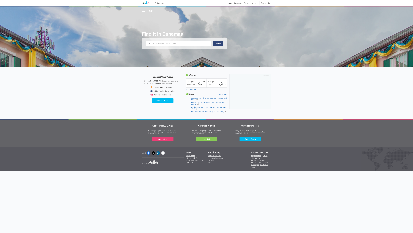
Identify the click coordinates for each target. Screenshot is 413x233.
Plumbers (254, 160)
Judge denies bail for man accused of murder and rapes (209, 99)
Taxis (253, 167)
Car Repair (255, 165)
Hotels (265, 156)
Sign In (263, 3)
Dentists (265, 163)
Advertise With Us (192, 158)
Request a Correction (215, 158)
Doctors (262, 160)
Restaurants (248, 3)
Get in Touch (250, 139)
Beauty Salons (256, 163)
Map (256, 3)
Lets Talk (206, 139)
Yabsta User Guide (214, 156)
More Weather (191, 89)
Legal (210, 162)
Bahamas (160, 3)
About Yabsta (190, 156)
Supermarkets (256, 156)
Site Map (211, 160)
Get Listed (162, 139)
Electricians (264, 165)
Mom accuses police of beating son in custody (207, 111)
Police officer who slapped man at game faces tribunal (207, 103)
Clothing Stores (256, 158)
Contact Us (189, 162)
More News (223, 94)
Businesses (238, 3)
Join (269, 3)
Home (229, 3)
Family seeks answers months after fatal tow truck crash (208, 108)
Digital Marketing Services (195, 160)
